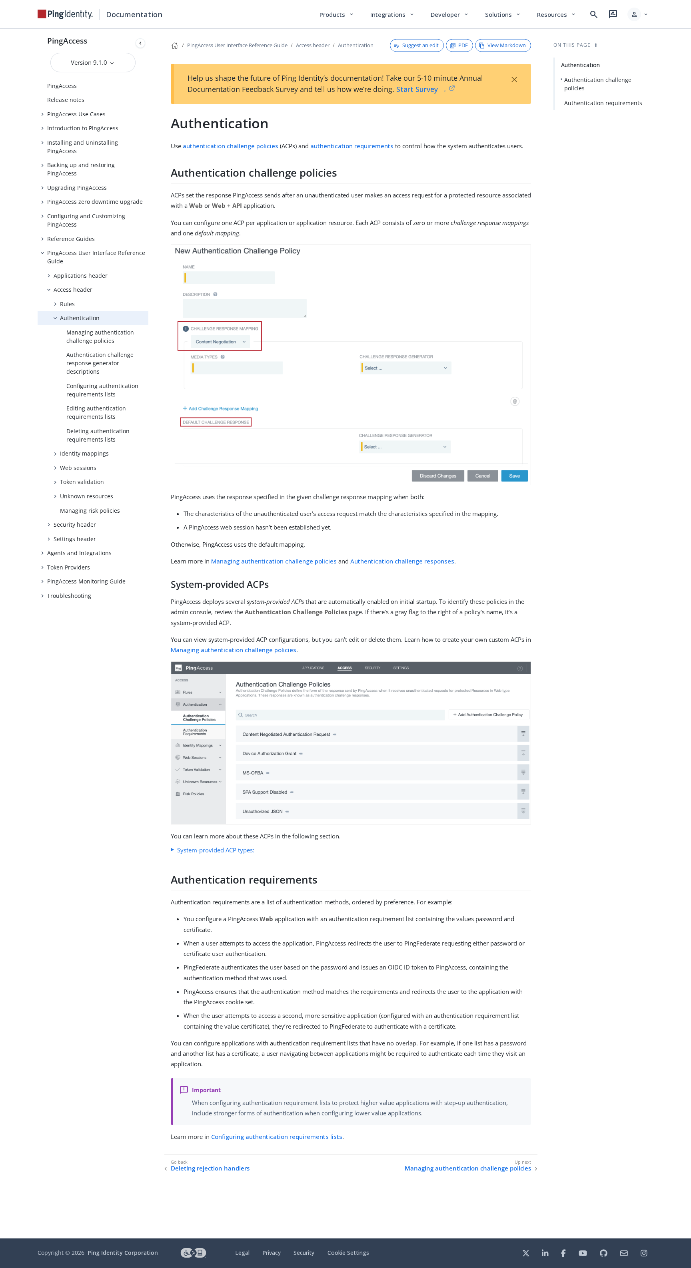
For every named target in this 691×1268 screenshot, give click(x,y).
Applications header (81, 275)
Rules (67, 304)
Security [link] (304, 1252)
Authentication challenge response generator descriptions (100, 363)
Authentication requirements (603, 103)
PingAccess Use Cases (76, 114)
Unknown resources (86, 496)
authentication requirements (351, 146)
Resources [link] (556, 14)
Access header (73, 289)
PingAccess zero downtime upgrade (95, 201)
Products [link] (337, 14)
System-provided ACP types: (215, 850)
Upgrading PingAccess (77, 187)
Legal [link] (242, 1252)
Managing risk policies (90, 510)
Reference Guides (71, 239)
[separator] (148, 633)
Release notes (65, 100)
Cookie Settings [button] (348, 1252)
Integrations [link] (392, 14)
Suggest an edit (420, 45)
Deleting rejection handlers (210, 1168)
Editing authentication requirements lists (96, 412)
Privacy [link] (271, 1252)
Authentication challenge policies (597, 84)
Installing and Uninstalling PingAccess (82, 147)
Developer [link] (450, 14)
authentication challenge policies (230, 146)
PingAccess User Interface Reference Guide (96, 257)
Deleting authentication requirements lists (98, 435)
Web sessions (78, 468)
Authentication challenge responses (402, 561)
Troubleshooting (69, 595)
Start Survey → (421, 89)
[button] (638, 14)
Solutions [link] (503, 14)
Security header (75, 524)
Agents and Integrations (79, 553)
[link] (65, 14)
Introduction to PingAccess (82, 128)
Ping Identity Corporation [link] (123, 1252)
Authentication (80, 318)
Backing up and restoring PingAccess (81, 169)
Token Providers (68, 567)
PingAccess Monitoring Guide (86, 581)
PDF (463, 45)
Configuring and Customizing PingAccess (86, 220)
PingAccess (67, 41)
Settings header (75, 539)
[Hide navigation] (140, 43)
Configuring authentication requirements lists (102, 390)
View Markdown (506, 45)
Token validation (82, 482)
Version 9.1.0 (90, 62)
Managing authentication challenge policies (100, 336)
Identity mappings (84, 453)
